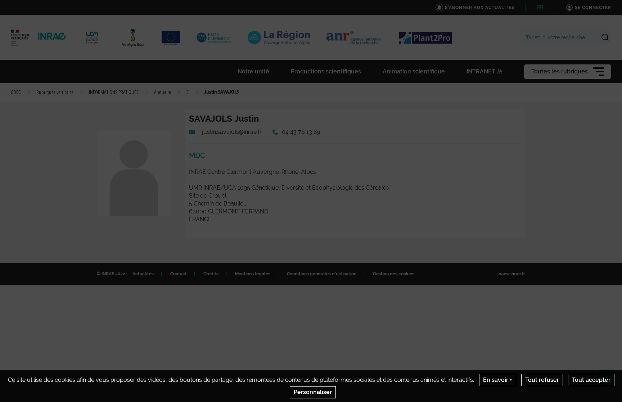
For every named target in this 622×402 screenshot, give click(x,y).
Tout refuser (542, 379)
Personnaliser (313, 392)
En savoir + (497, 379)
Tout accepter (591, 379)
